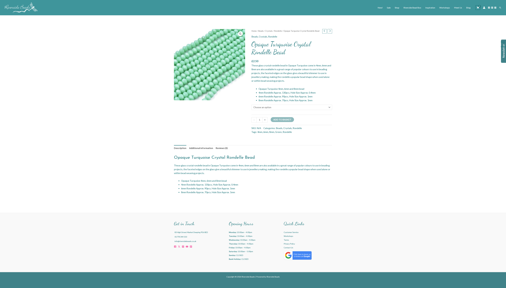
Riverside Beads (273, 277)
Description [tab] (180, 148)
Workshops (288, 236)
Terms (286, 240)
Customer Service (291, 232)
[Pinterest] (492, 8)
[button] (500, 7)
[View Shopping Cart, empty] (477, 7)
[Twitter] (179, 246)
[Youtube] (187, 246)
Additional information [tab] (201, 148)
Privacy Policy (289, 244)
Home (254, 31)
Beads (261, 31)
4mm (259, 131)
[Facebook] (489, 8)
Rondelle (278, 31)
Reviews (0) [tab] (222, 148)
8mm (271, 131)
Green (278, 131)
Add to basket (282, 119)
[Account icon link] (484, 7)
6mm (265, 131)
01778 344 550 (181, 237)
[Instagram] (495, 8)
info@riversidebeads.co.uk (185, 241)
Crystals (269, 31)
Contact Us (288, 247)
